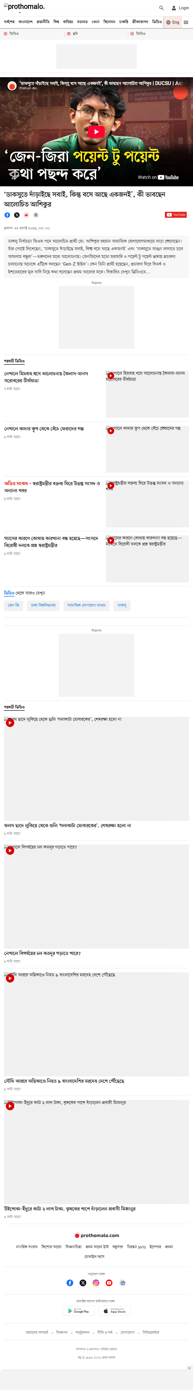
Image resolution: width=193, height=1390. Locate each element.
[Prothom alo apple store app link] (114, 1311)
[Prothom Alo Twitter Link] (85, 1284)
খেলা (96, 22)
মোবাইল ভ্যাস (94, 1257)
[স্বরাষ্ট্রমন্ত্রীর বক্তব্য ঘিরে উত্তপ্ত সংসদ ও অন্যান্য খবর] (147, 504)
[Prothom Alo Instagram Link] (98, 1284)
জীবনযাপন (140, 22)
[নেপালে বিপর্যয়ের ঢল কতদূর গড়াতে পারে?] (96, 897)
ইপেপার (155, 1247)
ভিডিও (157, 22)
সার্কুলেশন (82, 1332)
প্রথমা (169, 1247)
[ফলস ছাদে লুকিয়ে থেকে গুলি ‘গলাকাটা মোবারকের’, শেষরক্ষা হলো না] (96, 769)
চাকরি (123, 22)
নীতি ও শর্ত (105, 1332)
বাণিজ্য (68, 22)
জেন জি (13, 605)
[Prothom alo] (25, 8)
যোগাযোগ (128, 1332)
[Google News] (122, 1283)
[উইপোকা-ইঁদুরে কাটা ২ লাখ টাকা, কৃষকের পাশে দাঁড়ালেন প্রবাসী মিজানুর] (96, 1152)
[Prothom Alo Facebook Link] (72, 1284)
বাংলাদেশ (26, 22)
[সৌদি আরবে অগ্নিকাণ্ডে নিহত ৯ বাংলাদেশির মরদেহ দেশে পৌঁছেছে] (96, 1024)
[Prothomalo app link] (78, 1311)
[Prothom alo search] (162, 8)
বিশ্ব (56, 22)
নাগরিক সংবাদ (26, 1247)
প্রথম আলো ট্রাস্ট (97, 1247)
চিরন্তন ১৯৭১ (136, 1247)
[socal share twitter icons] (18, 217)
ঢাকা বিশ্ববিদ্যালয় (43, 605)
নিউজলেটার (151, 1332)
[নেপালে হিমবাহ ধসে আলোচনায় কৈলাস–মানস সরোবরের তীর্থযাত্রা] (147, 394)
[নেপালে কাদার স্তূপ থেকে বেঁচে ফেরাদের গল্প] (147, 449)
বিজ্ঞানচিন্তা (74, 1247)
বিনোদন (109, 22)
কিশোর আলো (51, 1247)
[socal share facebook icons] (9, 217)
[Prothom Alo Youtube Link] (111, 1284)
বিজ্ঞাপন (62, 1332)
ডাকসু (122, 605)
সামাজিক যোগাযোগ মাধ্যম (87, 605)
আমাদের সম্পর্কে (37, 1332)
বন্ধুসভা (118, 1247)
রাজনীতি (43, 22)
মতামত (82, 22)
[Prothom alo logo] (96, 1237)
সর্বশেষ (9, 22)
